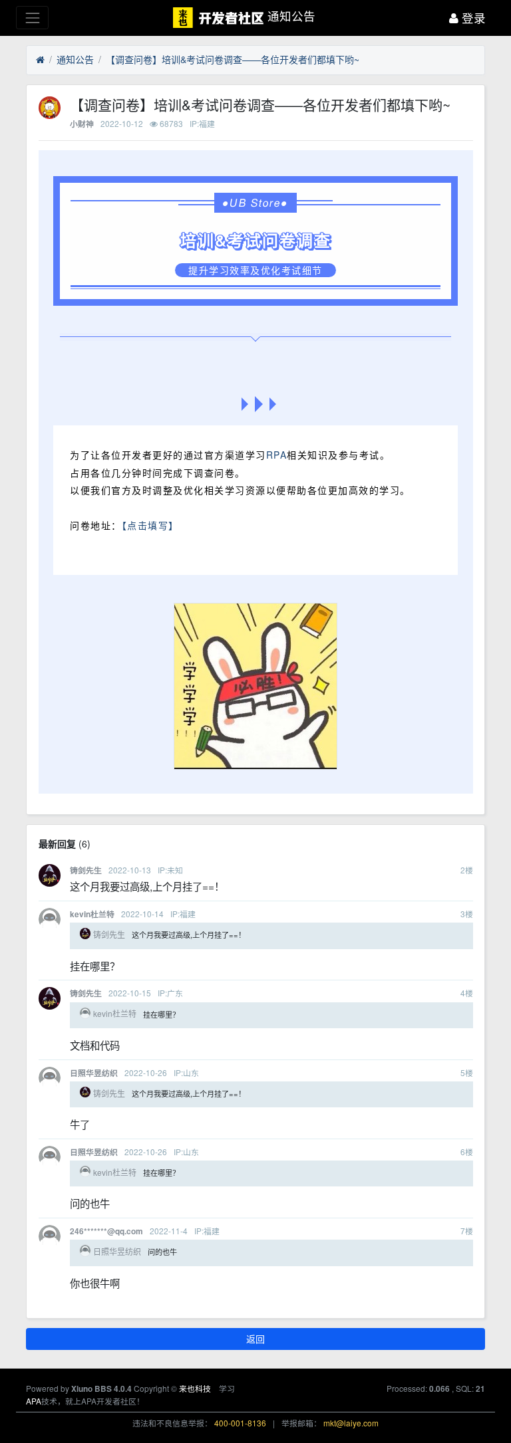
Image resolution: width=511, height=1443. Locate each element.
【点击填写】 (150, 525)
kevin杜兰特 (92, 914)
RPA (276, 454)
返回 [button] (255, 1338)
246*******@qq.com (106, 1231)
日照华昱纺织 (94, 1073)
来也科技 (195, 1388)
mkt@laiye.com (351, 1422)
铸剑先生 (86, 870)
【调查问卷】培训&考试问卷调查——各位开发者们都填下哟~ (232, 59)
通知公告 (75, 59)
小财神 (82, 124)
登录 (472, 17)
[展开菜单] (32, 17)
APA (33, 1400)
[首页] (40, 60)
